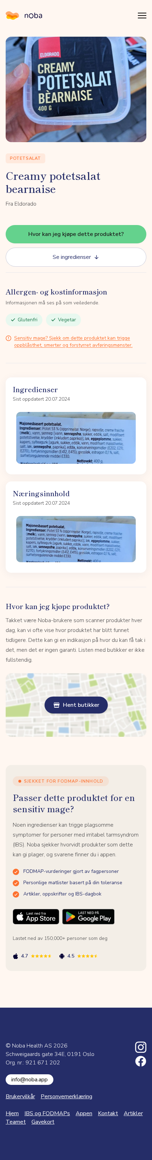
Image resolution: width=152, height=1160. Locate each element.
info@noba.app (29, 1079)
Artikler (133, 1113)
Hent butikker (81, 705)
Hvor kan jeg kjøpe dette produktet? (76, 234)
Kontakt (108, 1113)
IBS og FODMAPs (47, 1113)
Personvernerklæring (66, 1096)
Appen (84, 1113)
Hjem (12, 1113)
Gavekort (42, 1122)
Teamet (16, 1122)
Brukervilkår (20, 1096)
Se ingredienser (72, 257)
